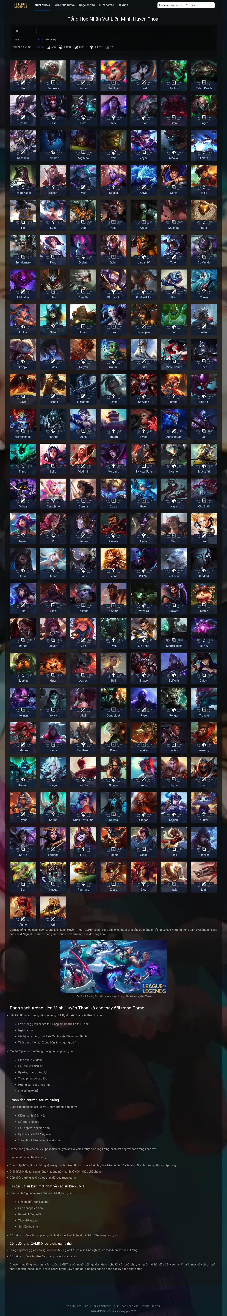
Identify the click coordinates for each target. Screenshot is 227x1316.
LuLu (83, 855)
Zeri (23, 889)
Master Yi (204, 471)
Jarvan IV (144, 262)
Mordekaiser (174, 646)
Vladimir (83, 471)
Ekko (83, 123)
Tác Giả (156, 1306)
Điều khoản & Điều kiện (98, 1306)
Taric (113, 123)
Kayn (174, 506)
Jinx (113, 332)
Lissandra (83, 402)
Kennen (23, 715)
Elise (53, 123)
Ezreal (113, 506)
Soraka (113, 193)
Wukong (204, 750)
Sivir (23, 402)
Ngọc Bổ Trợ (87, 5)
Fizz (173, 297)
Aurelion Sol (173, 436)
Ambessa (53, 88)
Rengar (173, 715)
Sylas (53, 367)
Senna (114, 402)
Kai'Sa (23, 855)
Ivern (113, 158)
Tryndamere (23, 262)
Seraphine (53, 506)
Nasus (53, 889)
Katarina (23, 750)
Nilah (23, 227)
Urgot (143, 227)
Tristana (83, 611)
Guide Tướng (42, 5)
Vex (83, 193)
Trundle (204, 715)
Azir (53, 924)
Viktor (204, 332)
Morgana (113, 471)
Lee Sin (83, 785)
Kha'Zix (204, 402)
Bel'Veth (174, 680)
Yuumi (204, 820)
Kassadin (23, 158)
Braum (113, 436)
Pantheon (83, 750)
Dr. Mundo (204, 262)
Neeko (23, 541)
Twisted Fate (144, 471)
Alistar (144, 541)
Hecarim (23, 785)
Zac (173, 332)
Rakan (53, 193)
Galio (143, 367)
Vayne (144, 158)
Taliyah (83, 367)
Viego (53, 785)
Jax (204, 436)
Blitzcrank (113, 297)
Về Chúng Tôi (74, 1306)
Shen (204, 367)
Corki (174, 855)
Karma (53, 820)
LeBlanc (53, 855)
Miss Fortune (174, 367)
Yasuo (144, 855)
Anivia (144, 193)
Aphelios (204, 855)
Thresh (23, 471)
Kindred (204, 576)
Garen (174, 193)
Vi (53, 541)
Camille (83, 297)
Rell (113, 680)
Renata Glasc (23, 193)
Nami (53, 332)
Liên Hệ (145, 1306)
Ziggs (113, 889)
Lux (204, 541)
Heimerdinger (23, 436)
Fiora (53, 262)
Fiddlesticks (143, 297)
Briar (144, 123)
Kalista (113, 820)
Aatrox (83, 680)
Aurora (83, 88)
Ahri (23, 611)
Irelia (53, 471)
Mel (23, 88)
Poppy (23, 367)
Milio (204, 193)
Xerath (204, 158)
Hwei (144, 88)
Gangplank (113, 715)
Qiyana (23, 820)
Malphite (173, 227)
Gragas (143, 820)
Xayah (53, 646)
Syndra (23, 123)
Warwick (143, 611)
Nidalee (113, 785)
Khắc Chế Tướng (65, 5)
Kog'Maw (83, 158)
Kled (113, 227)
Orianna (83, 541)
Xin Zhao (143, 646)
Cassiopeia (144, 332)
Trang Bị (124, 5)
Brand (174, 402)
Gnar (53, 680)
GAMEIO (98, 1311)
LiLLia (23, 332)
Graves (113, 541)
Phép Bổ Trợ (106, 5)
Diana (83, 576)
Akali (83, 715)
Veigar (23, 506)
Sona (53, 227)
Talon (173, 262)
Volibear (174, 576)
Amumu (113, 367)
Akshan (53, 402)
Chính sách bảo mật (126, 1306)
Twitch (174, 88)
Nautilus (23, 680)
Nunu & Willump (83, 820)
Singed (204, 123)
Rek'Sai (143, 576)
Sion (53, 611)
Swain (144, 436)
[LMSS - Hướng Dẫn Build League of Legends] (20, 5)
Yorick (53, 715)
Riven (113, 750)
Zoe (83, 646)
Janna (53, 576)
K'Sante (113, 611)
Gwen (143, 506)
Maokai (174, 158)
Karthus (53, 436)
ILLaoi (83, 332)
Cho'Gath (204, 506)
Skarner (174, 471)
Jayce (174, 785)
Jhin (53, 297)
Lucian (174, 750)
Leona (113, 576)
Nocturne (53, 158)
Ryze (144, 715)
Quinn (113, 262)
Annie (23, 924)
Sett (173, 541)
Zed (204, 785)
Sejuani (174, 820)
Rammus (83, 889)
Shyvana (143, 402)
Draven (173, 611)
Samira (83, 506)
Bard (204, 227)
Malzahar (23, 297)
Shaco (144, 680)
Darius (23, 646)
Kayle (173, 889)
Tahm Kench (204, 88)
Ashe (83, 436)
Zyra (143, 889)
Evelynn (83, 262)
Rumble (113, 855)
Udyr (23, 576)
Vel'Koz (204, 646)
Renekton (144, 750)
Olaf (83, 227)
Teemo (204, 611)
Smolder (113, 88)
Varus (53, 750)
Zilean (204, 297)
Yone (144, 785)
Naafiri (204, 889)
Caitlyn (204, 680)
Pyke (113, 646)
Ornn (174, 123)
